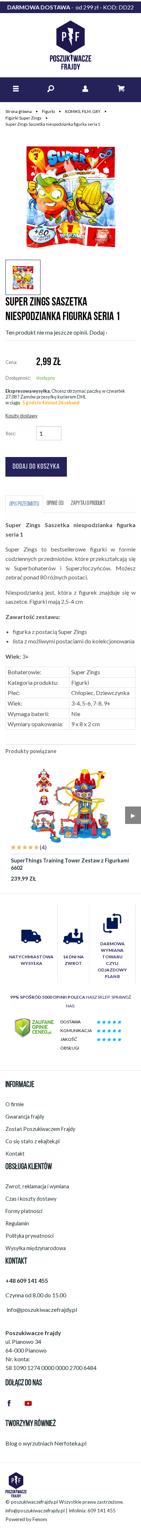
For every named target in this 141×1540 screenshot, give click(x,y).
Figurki (48, 111)
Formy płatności (23, 1211)
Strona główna (18, 111)
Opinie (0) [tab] (55, 503)
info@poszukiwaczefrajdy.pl (35, 1510)
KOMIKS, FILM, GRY (83, 111)
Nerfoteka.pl (70, 1443)
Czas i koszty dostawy (30, 1199)
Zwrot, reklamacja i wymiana (37, 1186)
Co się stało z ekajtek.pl (32, 1141)
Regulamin (17, 1223)
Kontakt (15, 1154)
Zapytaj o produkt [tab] (88, 503)
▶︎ (133, 815)
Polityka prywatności (29, 1236)
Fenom (40, 1519)
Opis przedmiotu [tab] (24, 504)
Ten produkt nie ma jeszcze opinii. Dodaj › (56, 332)
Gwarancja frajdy (24, 1116)
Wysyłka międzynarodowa (35, 1248)
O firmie (14, 1104)
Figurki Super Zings (23, 118)
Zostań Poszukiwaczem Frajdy (40, 1129)
